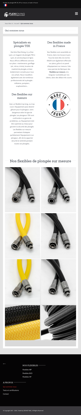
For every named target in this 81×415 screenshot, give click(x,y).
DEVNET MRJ (27, 410)
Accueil (16, 23)
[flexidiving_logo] (14, 12)
